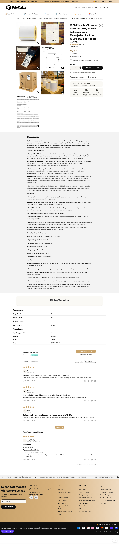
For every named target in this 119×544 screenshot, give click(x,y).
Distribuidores (83, 506)
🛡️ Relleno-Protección (62, 14)
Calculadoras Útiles (85, 511)
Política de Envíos (105, 497)
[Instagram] (31, 497)
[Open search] (77, 361)
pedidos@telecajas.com (36, 494)
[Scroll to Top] (116, 535)
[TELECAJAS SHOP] (16, 7)
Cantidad (73, 64)
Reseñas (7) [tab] (27, 361)
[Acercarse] (37, 25)
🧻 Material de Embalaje (30, 14)
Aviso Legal (103, 503)
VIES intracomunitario (85, 497)
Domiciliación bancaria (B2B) (87, 500)
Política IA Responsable (107, 495)
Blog (80, 508)
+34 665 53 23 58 (34, 492)
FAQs (59, 508)
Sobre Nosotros (83, 503)
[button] (111, 7)
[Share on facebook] (85, 381)
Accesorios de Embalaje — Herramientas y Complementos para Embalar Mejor (45, 18)
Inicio (17, 18)
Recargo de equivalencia (86, 495)
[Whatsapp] (36, 497)
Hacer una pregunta (86, 354)
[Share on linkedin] (95, 381)
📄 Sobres (47, 14)
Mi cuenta (60, 489)
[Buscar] (96, 7)
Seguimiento (82, 489)
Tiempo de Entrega (84, 492)
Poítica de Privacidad (106, 492)
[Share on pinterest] (92, 381)
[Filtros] (82, 361)
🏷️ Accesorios (79, 14)
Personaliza (109, 532)
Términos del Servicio (106, 489)
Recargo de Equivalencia (65, 492)
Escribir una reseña (86, 351)
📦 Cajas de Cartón (11, 14)
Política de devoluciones (107, 500)
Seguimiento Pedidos (64, 506)
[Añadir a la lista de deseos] (101, 25)
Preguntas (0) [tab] (35, 361)
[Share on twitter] (88, 381)
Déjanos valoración (63, 497)
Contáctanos (61, 495)
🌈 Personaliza (92, 14)
